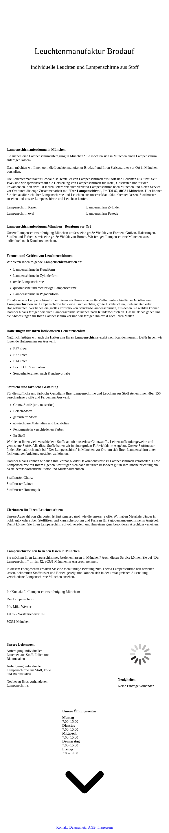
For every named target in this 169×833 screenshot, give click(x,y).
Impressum (105, 827)
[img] (84, 21)
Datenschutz (77, 827)
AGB (92, 827)
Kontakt (62, 827)
